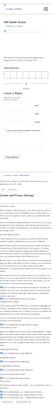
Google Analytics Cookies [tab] (9, 301)
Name (37, 105)
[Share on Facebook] (7, 75)
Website (37, 122)
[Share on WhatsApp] (20, 75)
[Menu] (44, 9)
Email (37, 113)
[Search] (38, 9)
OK (3, 189)
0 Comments (9, 26)
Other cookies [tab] (5, 381)
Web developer (24, 175)
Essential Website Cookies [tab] (10, 234)
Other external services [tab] (8, 327)
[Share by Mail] (45, 75)
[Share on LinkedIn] (32, 75)
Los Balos (19, 26)
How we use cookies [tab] (7, 206)
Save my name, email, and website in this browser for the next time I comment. (23, 132)
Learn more (12, 189)
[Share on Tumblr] (39, 75)
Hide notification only (23, 402)
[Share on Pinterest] (26, 75)
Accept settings (7, 402)
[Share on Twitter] (13, 75)
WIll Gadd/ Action (15, 22)
